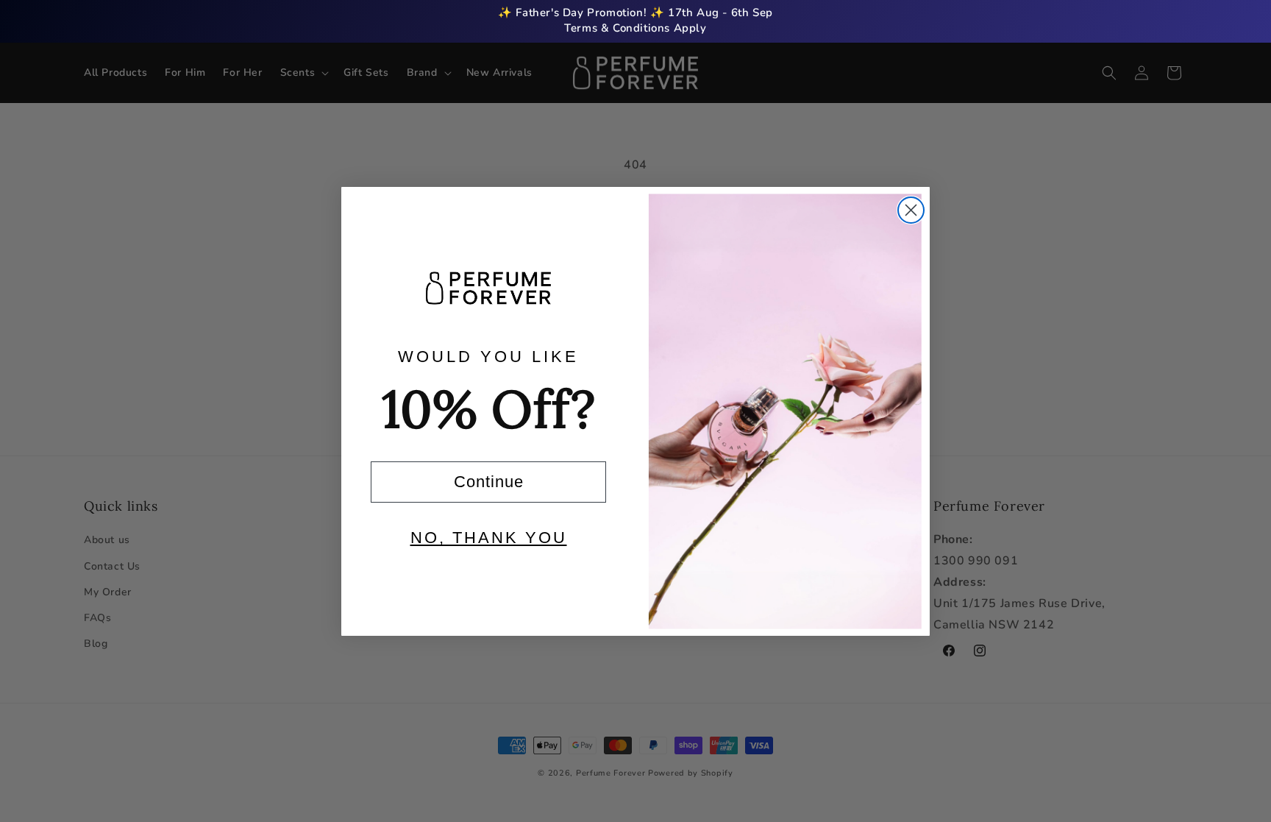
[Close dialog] (911, 210)
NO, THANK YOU (488, 537)
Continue (489, 481)
